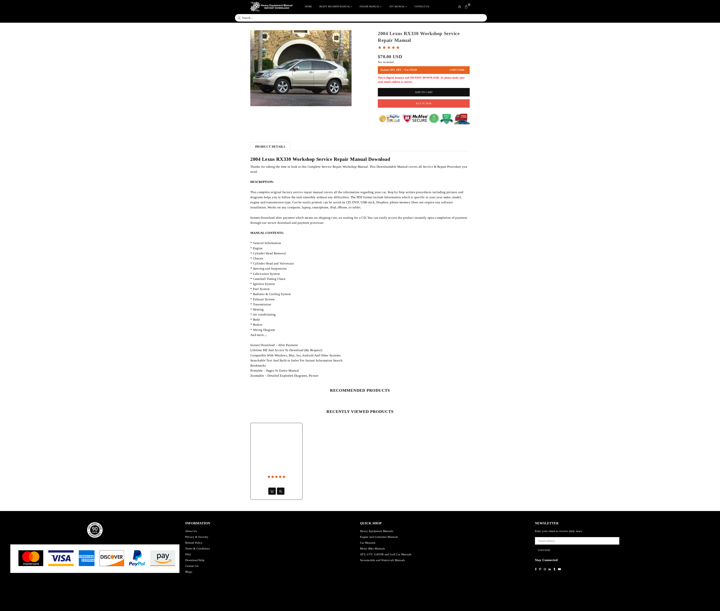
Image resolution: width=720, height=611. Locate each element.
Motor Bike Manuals (372, 548)
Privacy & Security (196, 536)
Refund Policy (194, 542)
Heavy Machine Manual (334, 6)
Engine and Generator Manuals (379, 536)
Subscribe (544, 550)
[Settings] (459, 6)
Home (308, 6)
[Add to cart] (272, 491)
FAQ (188, 554)
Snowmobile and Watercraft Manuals (382, 560)
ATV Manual (397, 6)
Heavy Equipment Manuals (376, 531)
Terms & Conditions (197, 548)
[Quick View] (280, 491)
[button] (466, 6)
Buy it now (424, 103)
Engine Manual (370, 6)
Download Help (195, 560)
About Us (191, 531)
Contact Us (422, 6)
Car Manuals (367, 542)
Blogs (188, 571)
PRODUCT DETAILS (270, 146)
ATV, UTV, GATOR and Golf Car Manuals (386, 554)
